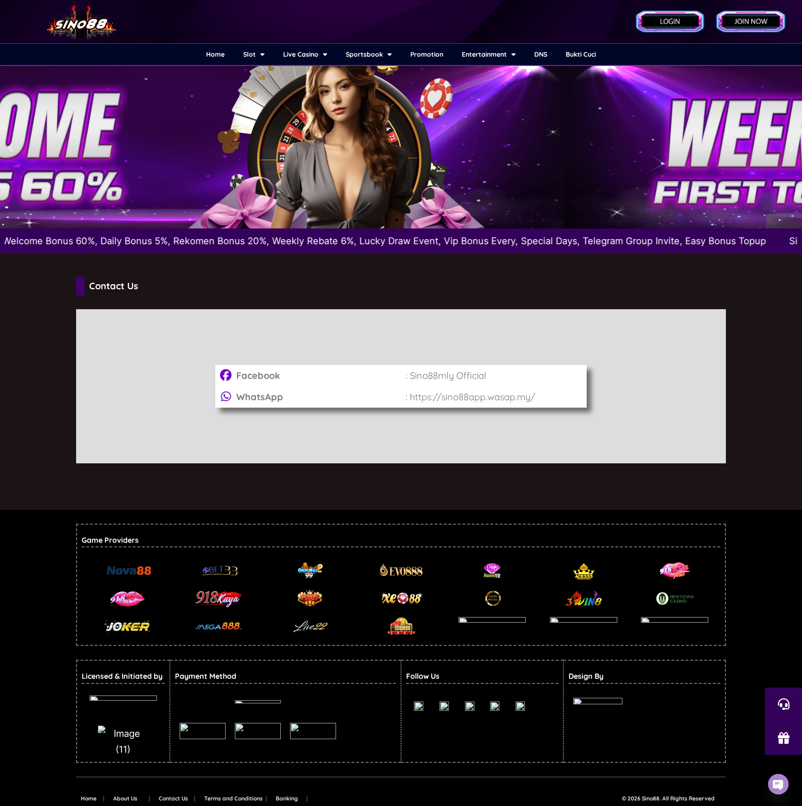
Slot (249, 54)
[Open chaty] (778, 784)
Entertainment (484, 54)
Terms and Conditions (233, 798)
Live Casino (300, 54)
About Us (125, 798)
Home (215, 54)
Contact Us (173, 798)
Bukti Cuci (581, 54)
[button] (10, 147)
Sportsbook (364, 54)
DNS (540, 54)
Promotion (426, 54)
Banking (287, 798)
